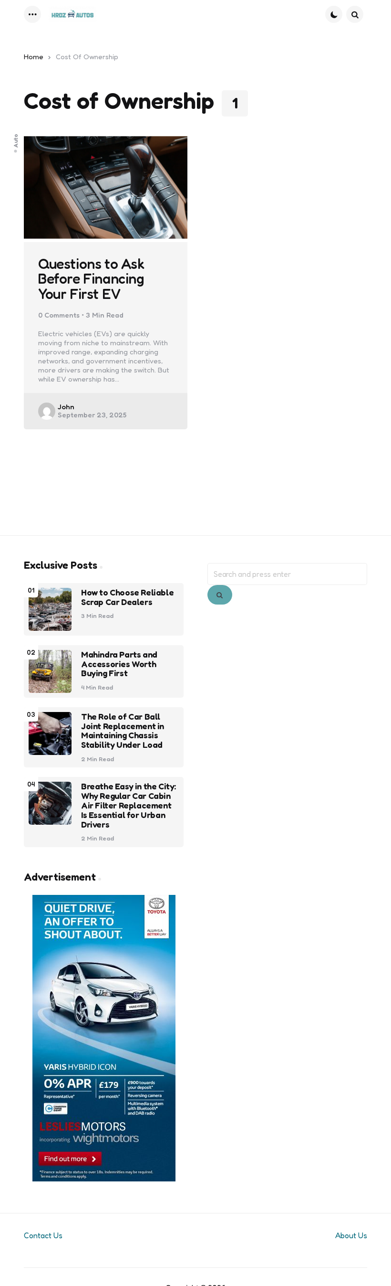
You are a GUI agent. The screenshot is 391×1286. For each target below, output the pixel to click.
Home (33, 56)
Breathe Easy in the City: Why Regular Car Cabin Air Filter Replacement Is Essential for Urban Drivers (128, 805)
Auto (16, 140)
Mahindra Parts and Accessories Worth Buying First (119, 664)
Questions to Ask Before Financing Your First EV (91, 279)
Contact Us (43, 1235)
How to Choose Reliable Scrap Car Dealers (127, 597)
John (66, 406)
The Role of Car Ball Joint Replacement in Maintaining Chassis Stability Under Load (122, 731)
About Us (351, 1235)
